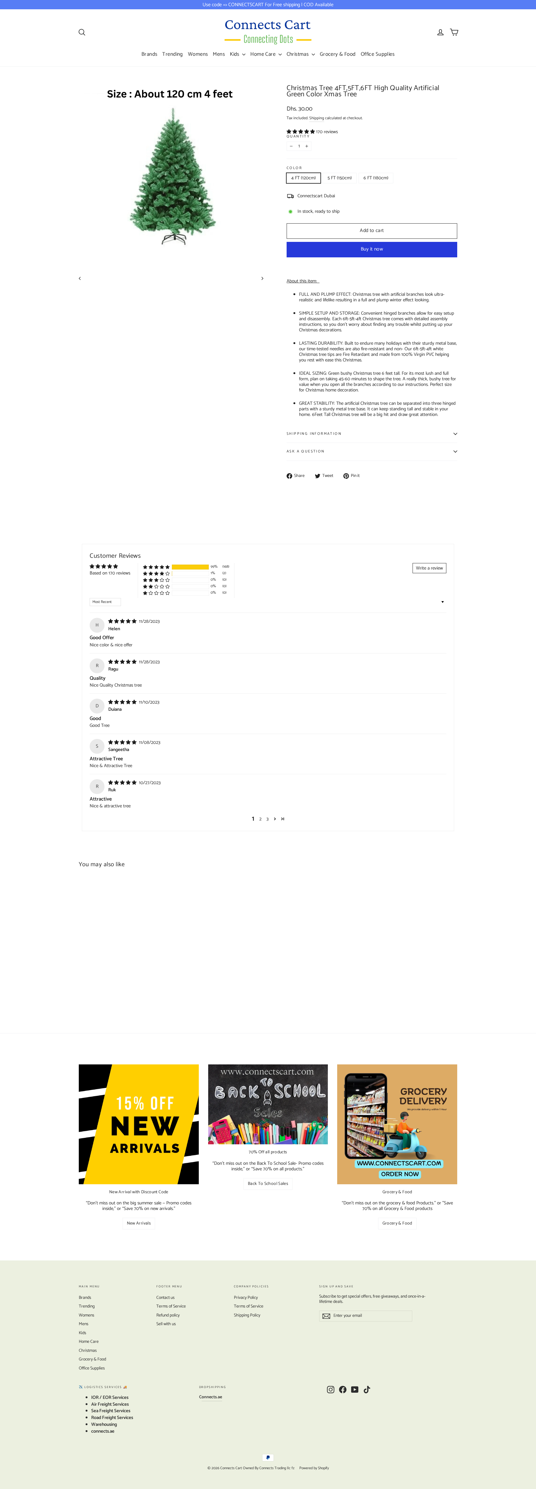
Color (294, 168)
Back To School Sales (268, 1183)
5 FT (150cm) (340, 178)
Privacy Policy (246, 1297)
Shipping (316, 118)
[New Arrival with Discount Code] (139, 1124)
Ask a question (306, 451)
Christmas (298, 54)
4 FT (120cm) (303, 178)
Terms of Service (171, 1306)
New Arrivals (139, 1223)
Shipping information (314, 434)
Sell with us (166, 1324)
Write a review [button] (429, 568)
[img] (123, 621)
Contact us (165, 1297)
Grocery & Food (338, 54)
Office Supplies (378, 54)
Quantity (298, 136)
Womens (198, 54)
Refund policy (168, 1315)
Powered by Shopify (314, 1468)
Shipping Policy (247, 1315)
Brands (149, 54)
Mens (219, 54)
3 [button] (267, 819)
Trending (172, 54)
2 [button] (260, 819)
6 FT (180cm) (376, 178)
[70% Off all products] (268, 1104)
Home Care (263, 54)
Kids (235, 54)
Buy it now (372, 249)
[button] (301, 132)
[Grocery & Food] (397, 1124)
